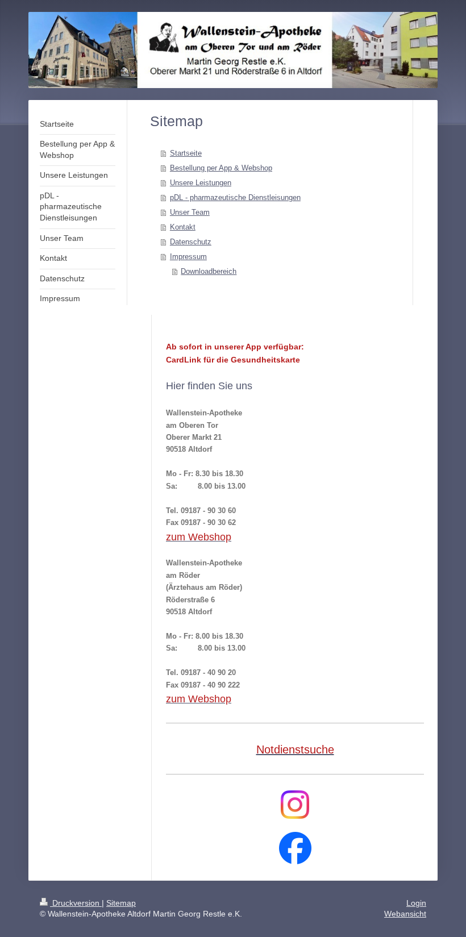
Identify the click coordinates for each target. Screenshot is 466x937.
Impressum (188, 256)
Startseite (186, 153)
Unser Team (190, 212)
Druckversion (76, 902)
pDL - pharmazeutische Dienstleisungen (235, 197)
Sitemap (121, 902)
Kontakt (182, 227)
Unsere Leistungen (200, 182)
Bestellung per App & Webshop (221, 168)
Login (416, 902)
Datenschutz (190, 242)
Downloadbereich (208, 271)
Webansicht (405, 913)
